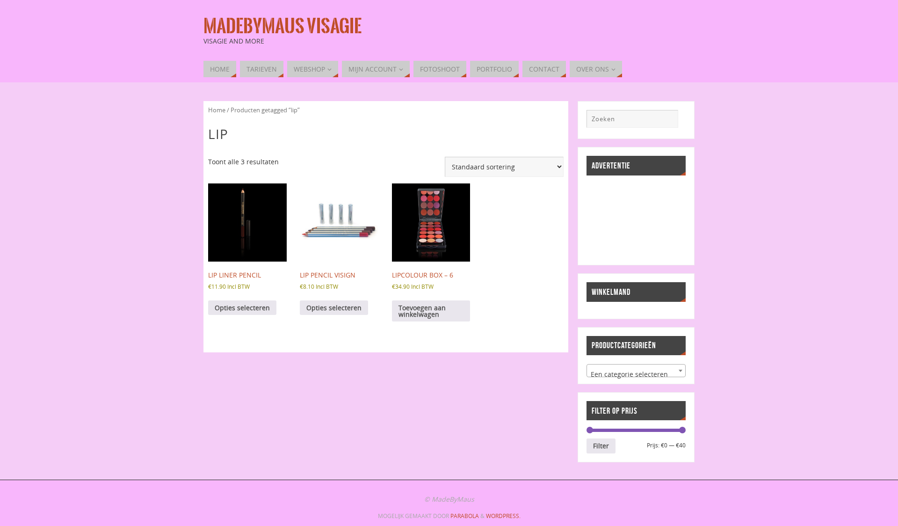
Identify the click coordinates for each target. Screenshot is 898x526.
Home (216, 110)
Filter (601, 445)
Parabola (464, 516)
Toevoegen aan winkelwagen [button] (422, 311)
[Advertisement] (629, 219)
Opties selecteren (242, 307)
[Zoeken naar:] (632, 119)
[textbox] (636, 374)
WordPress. (503, 516)
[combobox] (636, 370)
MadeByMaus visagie (282, 26)
